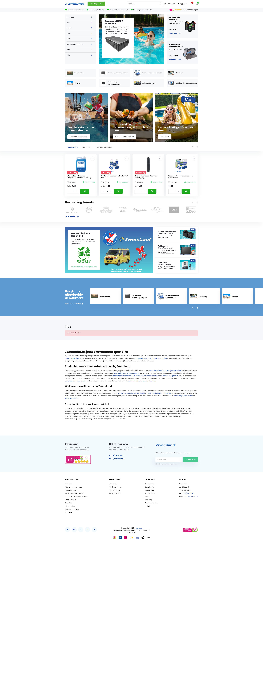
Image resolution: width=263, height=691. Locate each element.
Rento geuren (174, 33)
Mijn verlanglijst (114, 490)
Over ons (68, 484)
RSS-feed (139, 528)
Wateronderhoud (151, 503)
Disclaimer (69, 503)
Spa (67, 22)
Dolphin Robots (175, 59)
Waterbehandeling (72, 509)
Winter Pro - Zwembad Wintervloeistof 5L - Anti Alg (79, 177)
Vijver (68, 33)
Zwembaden (149, 487)
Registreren (113, 484)
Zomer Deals (149, 484)
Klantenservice (169, 4)
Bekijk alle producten (73, 304)
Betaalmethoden (71, 490)
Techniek (148, 506)
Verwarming (149, 490)
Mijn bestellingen (115, 487)
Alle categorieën (95, 4)
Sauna (68, 28)
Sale (68, 55)
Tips (68, 50)
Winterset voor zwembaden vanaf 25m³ (180, 177)
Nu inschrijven (191, 460)
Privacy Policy (70, 506)
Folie (146, 497)
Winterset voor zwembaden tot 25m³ (114, 177)
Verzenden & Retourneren (74, 493)
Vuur (68, 39)
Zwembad (70, 17)
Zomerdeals (164, 137)
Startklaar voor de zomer (79, 137)
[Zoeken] (160, 4)
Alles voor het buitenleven (124, 137)
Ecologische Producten (75, 44)
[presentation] (193, 147)
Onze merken (70, 216)
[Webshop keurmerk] (190, 529)
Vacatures (69, 512)
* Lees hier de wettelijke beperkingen (166, 464)
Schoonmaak (150, 493)
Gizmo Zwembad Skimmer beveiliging (146, 177)
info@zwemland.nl (117, 459)
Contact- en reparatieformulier (76, 497)
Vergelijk (72, 182)
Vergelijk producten (116, 493)
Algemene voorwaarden (74, 487)
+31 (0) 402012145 (117, 455)
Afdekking (148, 500)
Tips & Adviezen (70, 500)
